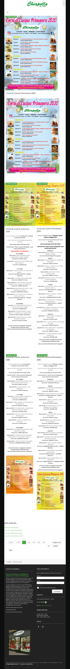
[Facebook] (38, 626)
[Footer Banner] (19, 642)
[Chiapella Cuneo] (35, 4)
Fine (10, 550)
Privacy (39, 585)
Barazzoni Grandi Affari (11, 527)
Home (9, 562)
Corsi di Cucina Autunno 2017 (13, 530)
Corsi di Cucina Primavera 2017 (14, 536)
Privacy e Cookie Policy (26, 664)
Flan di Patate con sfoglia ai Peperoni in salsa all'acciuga (17, 575)
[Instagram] (42, 626)
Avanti (55, 546)
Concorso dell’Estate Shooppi (13, 533)
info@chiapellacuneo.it (46, 605)
